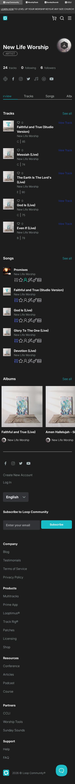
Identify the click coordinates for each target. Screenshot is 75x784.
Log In (7, 482)
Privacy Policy (13, 577)
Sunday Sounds (14, 730)
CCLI (6, 713)
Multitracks (11, 596)
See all (67, 113)
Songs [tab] (50, 96)
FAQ (6, 758)
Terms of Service (15, 569)
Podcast (8, 683)
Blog (6, 552)
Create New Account (17, 475)
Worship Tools (13, 722)
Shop (6, 647)
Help (6, 749)
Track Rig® (10, 621)
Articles (8, 674)
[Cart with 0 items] (54, 18)
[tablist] (37, 96)
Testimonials (12, 560)
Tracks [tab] (28, 96)
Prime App (10, 605)
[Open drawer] (69, 18)
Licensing (10, 638)
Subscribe (56, 524)
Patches (8, 630)
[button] (5, 78)
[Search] (62, 18)
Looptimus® (11, 613)
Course (8, 691)
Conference (11, 666)
